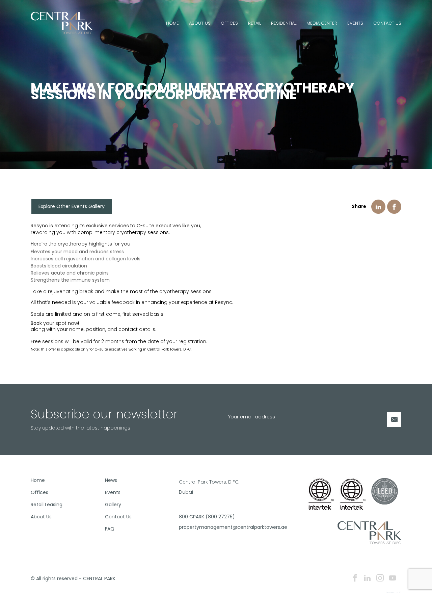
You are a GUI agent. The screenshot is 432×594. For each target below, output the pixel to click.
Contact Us (387, 23)
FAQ (109, 528)
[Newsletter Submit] (394, 419)
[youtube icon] (392, 578)
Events (355, 23)
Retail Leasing (46, 504)
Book (36, 323)
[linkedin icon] (367, 578)
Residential (283, 23)
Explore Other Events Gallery (71, 206)
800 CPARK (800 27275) (207, 516)
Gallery (113, 504)
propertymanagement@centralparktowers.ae (213, 527)
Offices (229, 23)
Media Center (321, 23)
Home (172, 23)
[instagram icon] (380, 578)
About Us (200, 23)
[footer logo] (369, 532)
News (111, 480)
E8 (400, 592)
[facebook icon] (355, 578)
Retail (254, 23)
